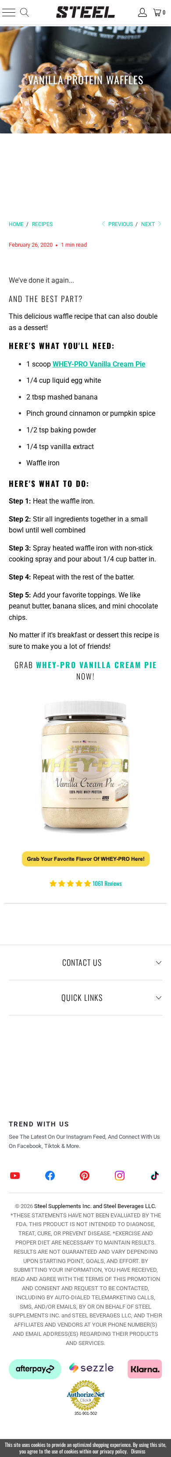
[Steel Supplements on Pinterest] (85, 1177)
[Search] (24, 12)
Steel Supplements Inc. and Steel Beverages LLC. (95, 1206)
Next (148, 224)
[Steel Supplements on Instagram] (120, 1177)
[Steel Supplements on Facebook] (50, 1177)
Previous (120, 224)
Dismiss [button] (138, 1451)
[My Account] (142, 12)
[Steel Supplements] (85, 12)
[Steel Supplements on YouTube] (15, 1177)
